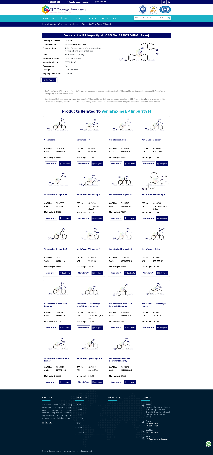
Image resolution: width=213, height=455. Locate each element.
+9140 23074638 (152, 432)
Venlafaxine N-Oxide (151, 249)
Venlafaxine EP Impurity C (120, 194)
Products (52, 24)
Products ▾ (79, 18)
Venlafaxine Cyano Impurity (89, 358)
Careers (104, 18)
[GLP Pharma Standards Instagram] (164, 2)
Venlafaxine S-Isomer (151, 140)
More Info (50, 163)
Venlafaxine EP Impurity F (88, 249)
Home (45, 18)
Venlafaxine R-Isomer (118, 140)
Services (66, 18)
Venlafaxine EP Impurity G (120, 249)
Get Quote (115, 18)
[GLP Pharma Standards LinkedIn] (168, 2)
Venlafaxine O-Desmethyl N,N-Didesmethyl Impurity (88, 305)
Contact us (92, 18)
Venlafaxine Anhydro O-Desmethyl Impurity (119, 359)
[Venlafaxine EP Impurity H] (140, 55)
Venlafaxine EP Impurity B (88, 194)
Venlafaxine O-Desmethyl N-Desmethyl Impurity (122, 305)
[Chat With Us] (208, 444)
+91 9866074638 (152, 423)
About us (55, 18)
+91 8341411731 (152, 426)
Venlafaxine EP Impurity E (55, 249)
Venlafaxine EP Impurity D (153, 194)
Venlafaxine (49, 140)
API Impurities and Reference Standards (74, 24)
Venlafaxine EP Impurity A (55, 194)
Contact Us (81, 432)
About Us (80, 409)
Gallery (79, 423)
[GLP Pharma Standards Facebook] (159, 2)
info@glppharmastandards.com (157, 439)
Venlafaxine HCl (84, 140)
